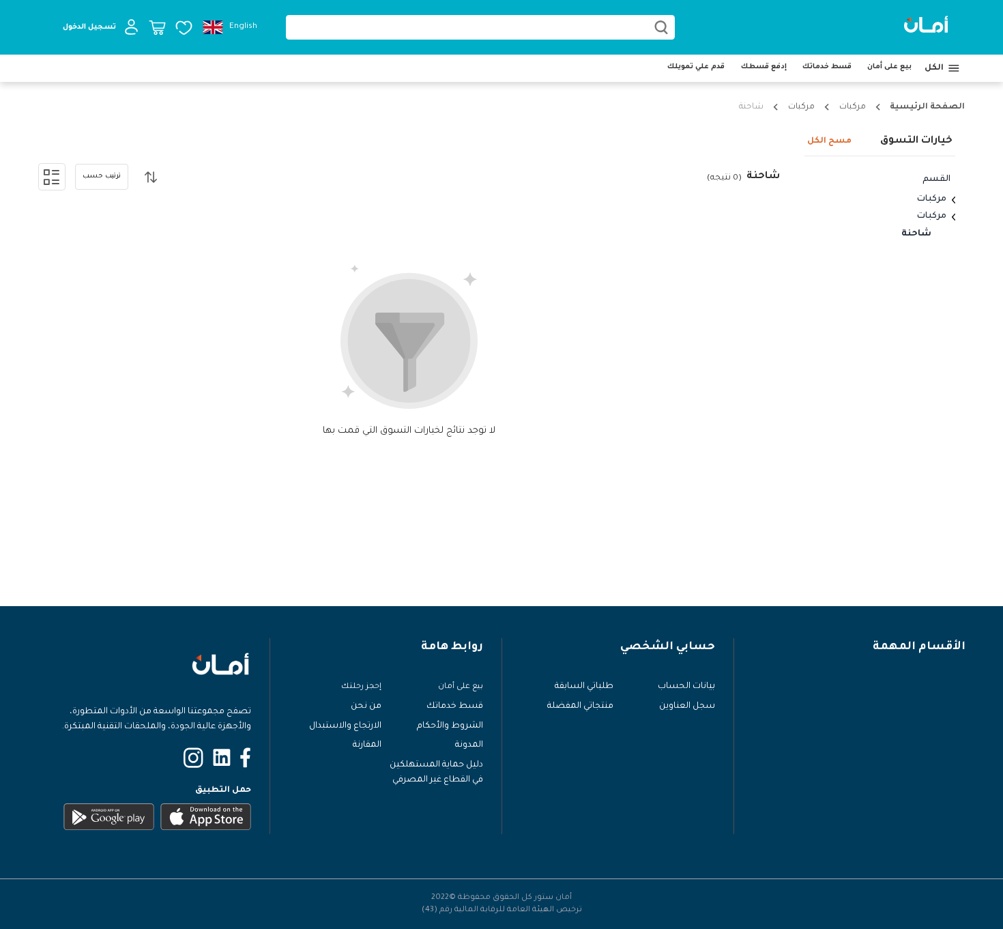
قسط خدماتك (827, 67)
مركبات (852, 107)
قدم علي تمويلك (696, 67)
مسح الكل (829, 141)
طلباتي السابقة (584, 686)
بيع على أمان (889, 67)
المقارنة (367, 745)
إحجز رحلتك (361, 687)
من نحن (366, 706)
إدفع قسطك (764, 67)
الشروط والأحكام (450, 726)
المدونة (469, 745)
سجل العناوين (687, 706)
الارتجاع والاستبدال (345, 726)
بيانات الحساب (686, 686)
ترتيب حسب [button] (102, 176)
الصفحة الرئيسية (927, 107)
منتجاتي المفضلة (580, 706)
